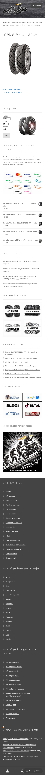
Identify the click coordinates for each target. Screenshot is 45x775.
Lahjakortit (10, 527)
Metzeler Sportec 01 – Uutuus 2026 (17, 374)
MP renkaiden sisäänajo (15, 689)
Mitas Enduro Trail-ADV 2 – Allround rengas (20, 366)
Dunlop (8, 599)
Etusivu (7, 22)
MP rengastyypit (12, 675)
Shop (14, 22)
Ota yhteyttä (11, 558)
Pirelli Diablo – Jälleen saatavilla (16, 750)
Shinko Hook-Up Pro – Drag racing (17, 362)
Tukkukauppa (11, 509)
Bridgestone (10, 581)
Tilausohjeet (11, 705)
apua (17, 279)
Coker (8, 586)
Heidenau (9, 603)
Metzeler (9, 617)
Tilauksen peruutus (13, 549)
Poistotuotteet (12, 531)
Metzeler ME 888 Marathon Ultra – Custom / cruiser (23, 378)
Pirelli (8, 630)
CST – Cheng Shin (12, 595)
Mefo (8, 612)
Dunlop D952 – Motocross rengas (15, 738)
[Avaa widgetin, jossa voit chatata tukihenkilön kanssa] (33, 771)
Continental (10, 590)
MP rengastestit (12, 671)
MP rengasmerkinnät (14, 666)
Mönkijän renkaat (13, 505)
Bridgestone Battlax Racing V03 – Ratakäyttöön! (22, 370)
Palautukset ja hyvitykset (16, 545)
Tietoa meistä (11, 553)
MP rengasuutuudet (13, 684)
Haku (22, 771)
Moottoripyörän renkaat (25, 22)
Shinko (8, 639)
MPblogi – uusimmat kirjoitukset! (20, 729)
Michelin (9, 621)
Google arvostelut (13, 518)
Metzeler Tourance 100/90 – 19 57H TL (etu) (12, 91)
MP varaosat (10, 496)
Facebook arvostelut (14, 522)
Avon (8, 577)
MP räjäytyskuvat (12, 662)
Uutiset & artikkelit (13, 700)
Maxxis (8, 608)
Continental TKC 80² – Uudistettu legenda (19, 756)
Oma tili (7, 771)
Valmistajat (10, 718)
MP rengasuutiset (13, 680)
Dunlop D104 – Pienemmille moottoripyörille (21, 358)
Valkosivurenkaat (12, 713)
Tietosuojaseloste (13, 540)
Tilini (8, 536)
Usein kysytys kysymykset (16, 709)
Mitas (8, 626)
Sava (7, 635)
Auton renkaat (11, 500)
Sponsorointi (11, 514)
